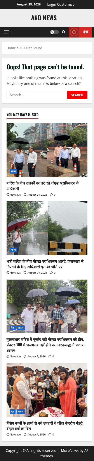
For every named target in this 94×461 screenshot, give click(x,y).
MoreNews (70, 450)
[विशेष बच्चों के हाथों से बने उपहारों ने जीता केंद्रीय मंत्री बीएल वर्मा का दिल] (47, 390)
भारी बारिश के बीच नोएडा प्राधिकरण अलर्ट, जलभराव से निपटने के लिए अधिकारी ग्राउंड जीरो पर (45, 263)
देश (12, 328)
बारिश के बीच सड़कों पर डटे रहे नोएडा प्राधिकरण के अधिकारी (43, 185)
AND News (44, 17)
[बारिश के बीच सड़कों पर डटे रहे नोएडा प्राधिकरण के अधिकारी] (47, 150)
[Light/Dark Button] (54, 32)
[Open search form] (63, 32)
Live (86, 31)
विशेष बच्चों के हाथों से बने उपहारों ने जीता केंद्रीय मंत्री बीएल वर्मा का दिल (45, 425)
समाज (20, 328)
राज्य (13, 171)
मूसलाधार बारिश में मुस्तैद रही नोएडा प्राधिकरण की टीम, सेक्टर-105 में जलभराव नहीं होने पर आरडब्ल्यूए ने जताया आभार (45, 344)
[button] (7, 32)
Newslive (15, 194)
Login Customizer (61, 4)
